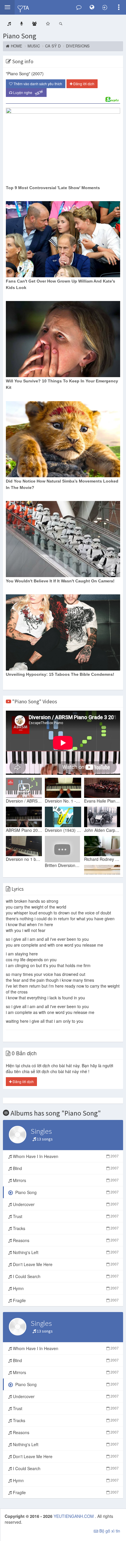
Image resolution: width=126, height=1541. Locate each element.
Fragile (65, 1300)
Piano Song (19, 35)
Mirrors (65, 1180)
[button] (7, 7)
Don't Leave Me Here (65, 1264)
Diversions (78, 46)
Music (34, 46)
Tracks (65, 1228)
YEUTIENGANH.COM (74, 1516)
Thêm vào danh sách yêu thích (37, 83)
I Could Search (65, 1276)
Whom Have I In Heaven (65, 1156)
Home (16, 46)
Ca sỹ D (53, 46)
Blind (65, 1168)
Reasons (65, 1240)
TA (26, 7)
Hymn (65, 1288)
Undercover (65, 1204)
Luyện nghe (27, 92)
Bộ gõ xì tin (109, 1531)
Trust (65, 1216)
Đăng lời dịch (83, 83)
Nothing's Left (65, 1252)
